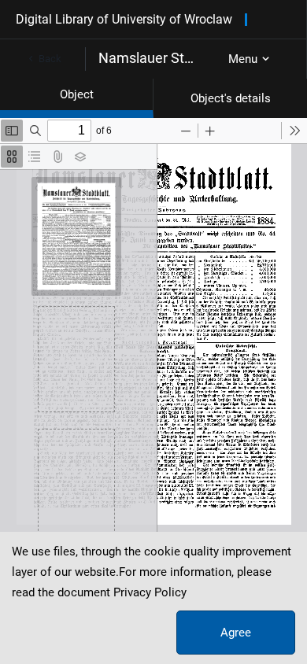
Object (77, 94)
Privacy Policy (150, 592)
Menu (242, 59)
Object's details (230, 98)
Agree (235, 632)
